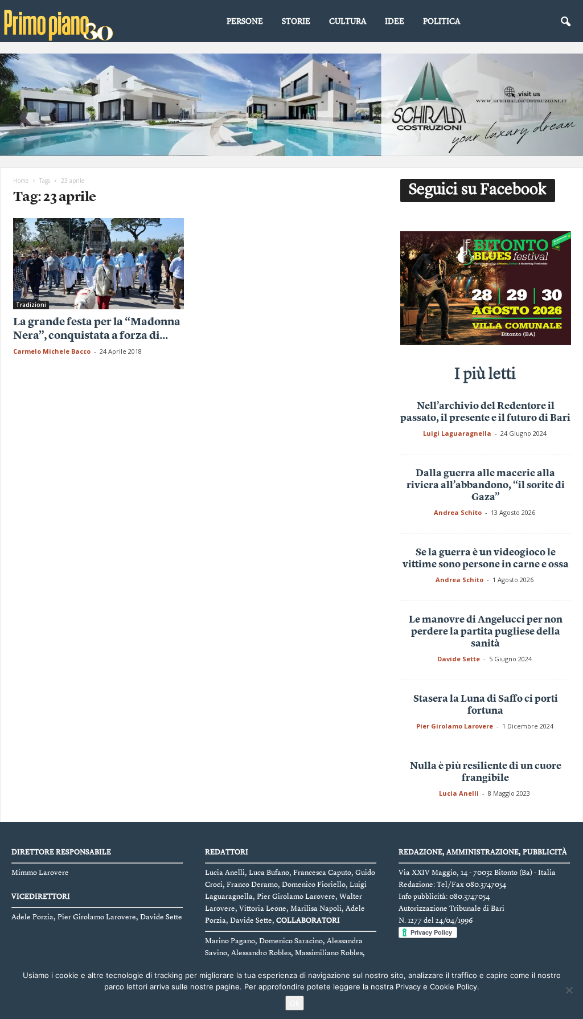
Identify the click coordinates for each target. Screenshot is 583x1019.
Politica (441, 22)
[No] (568, 990)
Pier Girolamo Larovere (454, 726)
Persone (245, 22)
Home (20, 181)
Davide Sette (458, 658)
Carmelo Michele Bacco (52, 351)
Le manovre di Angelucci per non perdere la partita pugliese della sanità (486, 632)
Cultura (347, 22)
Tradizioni (31, 305)
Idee (394, 22)
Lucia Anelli (459, 793)
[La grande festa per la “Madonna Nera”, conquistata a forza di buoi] (98, 263)
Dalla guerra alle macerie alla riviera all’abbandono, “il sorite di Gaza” (486, 485)
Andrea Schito (458, 512)
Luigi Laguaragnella (457, 433)
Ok (294, 1003)
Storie (296, 22)
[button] (565, 22)
